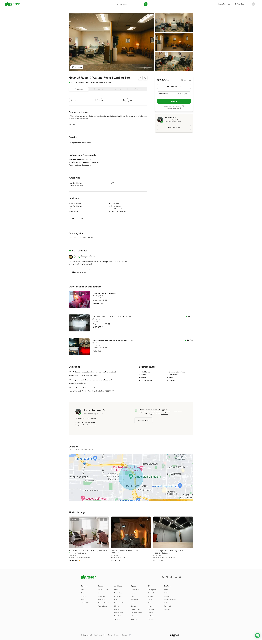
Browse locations (224, 4)
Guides (83, 596)
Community (101, 596)
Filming (116, 606)
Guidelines (101, 600)
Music (166, 590)
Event (116, 600)
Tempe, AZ (81, 82)
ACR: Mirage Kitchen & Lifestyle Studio (168, 551)
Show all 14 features (80, 219)
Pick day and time (174, 87)
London (150, 606)
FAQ (99, 593)
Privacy (116, 635)
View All (117, 619)
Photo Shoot (118, 593)
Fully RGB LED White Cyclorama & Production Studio (113, 317)
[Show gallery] (111, 42)
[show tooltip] (183, 106)
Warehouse (135, 616)
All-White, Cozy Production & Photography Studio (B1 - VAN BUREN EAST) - (88, 551)
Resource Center (103, 603)
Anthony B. (78, 256)
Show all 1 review (79, 272)
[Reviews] (180, 577)
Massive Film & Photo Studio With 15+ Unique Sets (113, 340)
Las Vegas (151, 616)
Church (133, 606)
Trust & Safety (102, 606)
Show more (73, 124)
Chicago (150, 600)
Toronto (150, 613)
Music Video (118, 616)
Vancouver (151, 609)
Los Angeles (152, 590)
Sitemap (124, 635)
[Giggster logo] (88, 577)
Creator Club (85, 603)
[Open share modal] (83, 293)
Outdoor (167, 593)
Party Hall (167, 606)
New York (151, 593)
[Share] (140, 78)
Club (132, 603)
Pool (132, 596)
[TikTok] (171, 577)
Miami (149, 603)
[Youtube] (176, 577)
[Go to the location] (79, 299)
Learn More (164, 414)
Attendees (163, 94)
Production (117, 596)
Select (83, 600)
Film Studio (134, 600)
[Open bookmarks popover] (145, 78)
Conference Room (170, 600)
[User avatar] (253, 4)
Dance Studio (135, 609)
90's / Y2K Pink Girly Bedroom (104, 293)
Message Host (174, 127)
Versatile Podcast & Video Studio (124, 551)
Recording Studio (136, 613)
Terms (110, 635)
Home (133, 593)
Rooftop (166, 596)
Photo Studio (135, 590)
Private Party (118, 613)
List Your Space (239, 4)
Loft (165, 603)
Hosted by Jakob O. (171, 118)
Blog (82, 593)
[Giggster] (12, 4)
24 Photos (78, 67)
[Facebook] (163, 577)
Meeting (117, 609)
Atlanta (150, 596)
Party (116, 590)
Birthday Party (119, 603)
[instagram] (167, 577)
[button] (257, 635)
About (83, 590)
